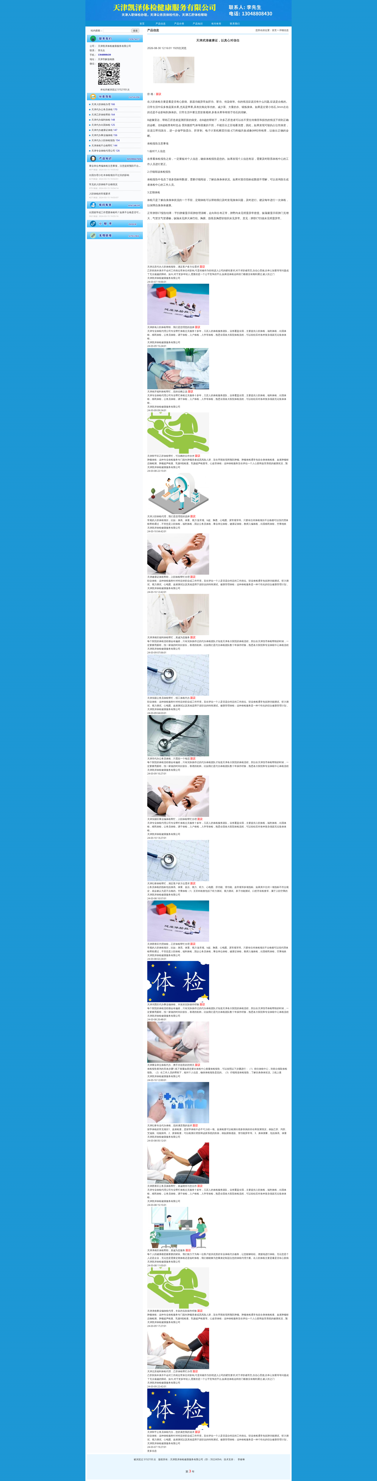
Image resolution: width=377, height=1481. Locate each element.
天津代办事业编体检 (102, 135)
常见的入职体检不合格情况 (103, 184)
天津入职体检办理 (100, 104)
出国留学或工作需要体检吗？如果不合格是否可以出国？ (115, 212)
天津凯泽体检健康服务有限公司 (163, 278)
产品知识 (198, 23)
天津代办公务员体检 (102, 109)
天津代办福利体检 (100, 119)
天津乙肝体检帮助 (100, 114)
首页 (142, 23)
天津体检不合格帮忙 (102, 145)
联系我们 (235, 23)
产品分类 (179, 23)
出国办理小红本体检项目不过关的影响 (109, 175)
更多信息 (152, 1450)
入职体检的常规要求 (99, 193)
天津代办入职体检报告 (103, 140)
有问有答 (216, 23)
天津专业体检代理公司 (103, 150)
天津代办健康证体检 (102, 130)
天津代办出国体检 (100, 124)
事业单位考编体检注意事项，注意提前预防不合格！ (115, 165)
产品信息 (161, 23)
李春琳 (241, 1459)
